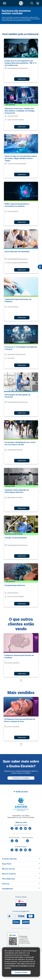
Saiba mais (22, 79)
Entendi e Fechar (21, 972)
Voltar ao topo (22, 791)
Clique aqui (23, 936)
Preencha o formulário (20, 778)
